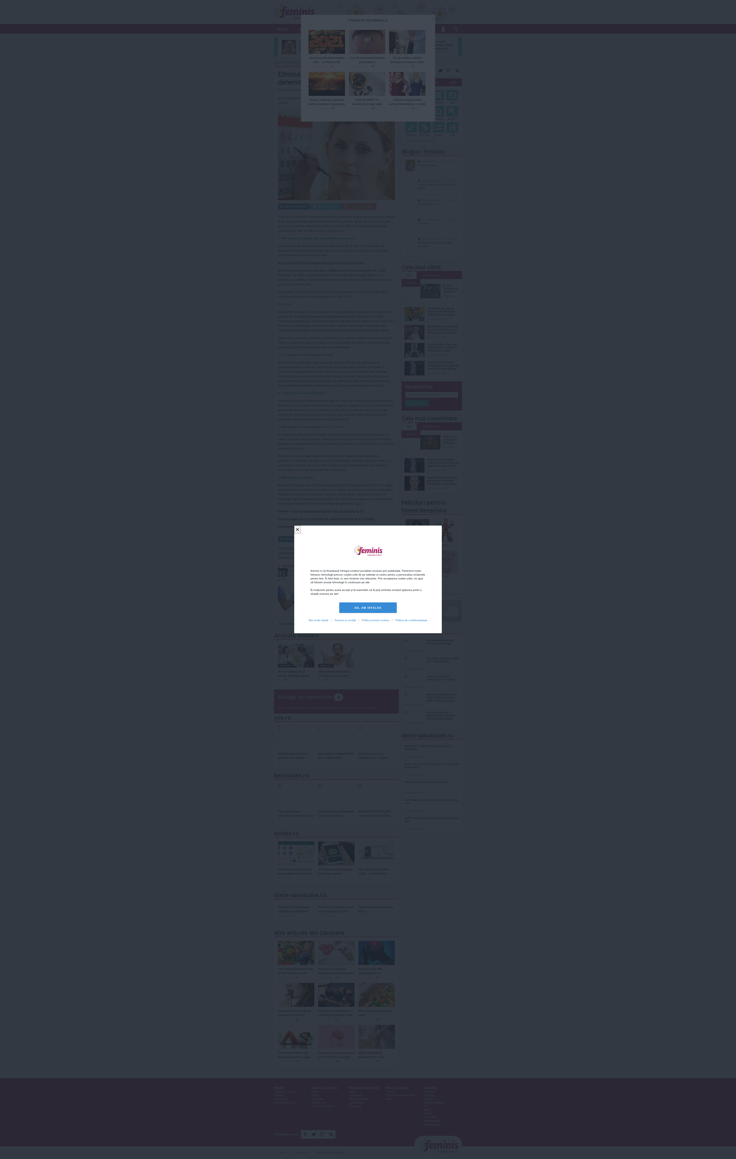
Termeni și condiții (345, 620)
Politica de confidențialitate (411, 620)
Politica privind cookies (375, 620)
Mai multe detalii (318, 620)
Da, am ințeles (368, 607)
